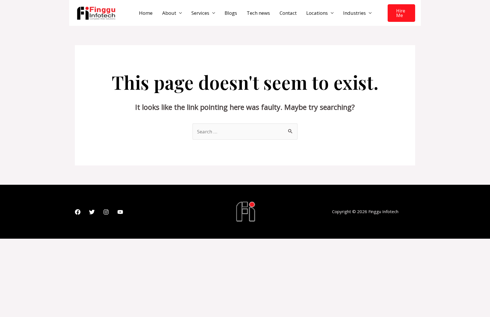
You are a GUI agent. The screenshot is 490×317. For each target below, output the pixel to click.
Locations (317, 13)
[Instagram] (106, 212)
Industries (354, 13)
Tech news (258, 13)
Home (146, 13)
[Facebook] (78, 212)
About (169, 13)
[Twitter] (92, 212)
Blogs (231, 13)
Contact (288, 13)
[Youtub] (120, 212)
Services (200, 13)
